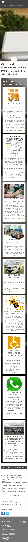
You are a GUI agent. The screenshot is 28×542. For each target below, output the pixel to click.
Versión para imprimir (8, 521)
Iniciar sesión (23, 521)
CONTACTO (11, 410)
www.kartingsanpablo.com (9, 502)
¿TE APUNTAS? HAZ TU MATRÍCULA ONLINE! (14, 467)
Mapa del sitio (5, 522)
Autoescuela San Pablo (12, 6)
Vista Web (24, 522)
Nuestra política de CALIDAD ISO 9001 (10, 495)
